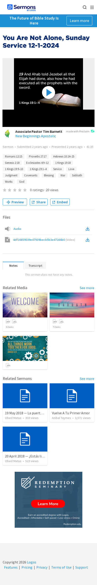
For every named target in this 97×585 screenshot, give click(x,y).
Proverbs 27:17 (37, 156)
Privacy (41, 567)
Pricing (26, 567)
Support (81, 567)
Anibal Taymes (61, 418)
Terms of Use (61, 567)
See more (87, 288)
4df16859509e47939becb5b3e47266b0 (44, 240)
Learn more (79, 20)
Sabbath (77, 175)
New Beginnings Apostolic (35, 136)
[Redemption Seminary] (48, 500)
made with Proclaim (78, 131)
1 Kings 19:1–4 (38, 169)
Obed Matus (13, 418)
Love (71, 169)
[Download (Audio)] (88, 228)
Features (11, 567)
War (62, 175)
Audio (17, 229)
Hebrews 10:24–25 (63, 156)
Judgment (11, 175)
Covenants (30, 175)
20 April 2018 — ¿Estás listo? (26, 456)
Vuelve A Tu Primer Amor (71, 413)
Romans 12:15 (13, 156)
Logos (31, 562)
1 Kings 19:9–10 (14, 169)
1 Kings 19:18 (63, 163)
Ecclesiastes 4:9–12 (37, 163)
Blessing (49, 175)
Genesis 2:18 (12, 163)
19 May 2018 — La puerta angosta (30, 413)
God (21, 182)
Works (8, 182)
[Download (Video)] (88, 239)
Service (57, 169)
